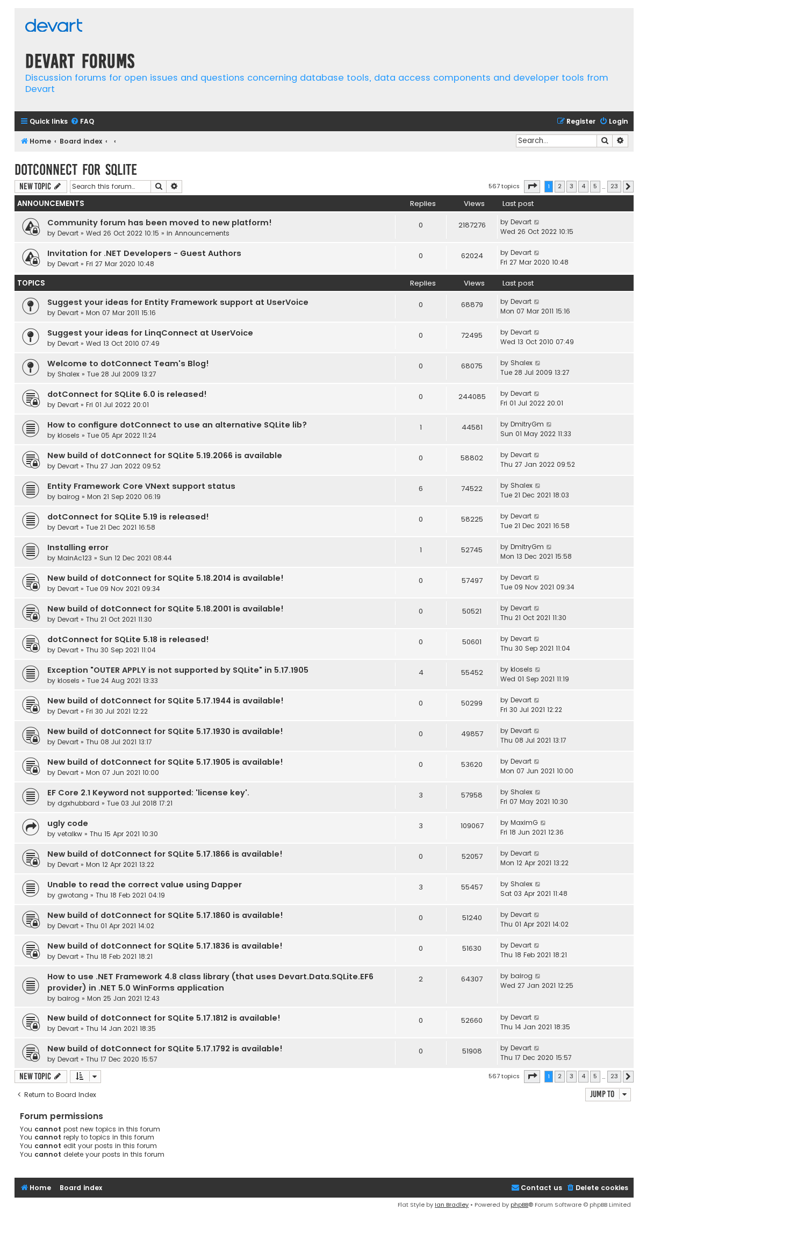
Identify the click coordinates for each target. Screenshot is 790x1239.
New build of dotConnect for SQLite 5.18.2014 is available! (165, 578)
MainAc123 (75, 557)
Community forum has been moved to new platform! (159, 222)
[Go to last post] (537, 222)
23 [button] (614, 186)
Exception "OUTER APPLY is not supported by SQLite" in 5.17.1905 (177, 670)
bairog (69, 496)
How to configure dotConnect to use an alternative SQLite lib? (177, 424)
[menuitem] (82, 122)
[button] (532, 186)
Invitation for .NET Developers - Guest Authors (144, 253)
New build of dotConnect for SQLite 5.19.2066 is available (164, 455)
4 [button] (583, 186)
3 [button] (571, 186)
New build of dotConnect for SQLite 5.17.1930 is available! (165, 731)
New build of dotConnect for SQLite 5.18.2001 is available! (165, 608)
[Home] (53, 26)
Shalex (69, 374)
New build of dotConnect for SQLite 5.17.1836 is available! (165, 946)
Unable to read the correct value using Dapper (144, 884)
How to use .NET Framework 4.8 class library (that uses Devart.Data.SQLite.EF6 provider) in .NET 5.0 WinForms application (210, 982)
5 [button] (595, 186)
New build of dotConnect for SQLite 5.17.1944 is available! (165, 700)
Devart (68, 233)
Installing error (78, 547)
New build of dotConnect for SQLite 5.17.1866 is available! (165, 854)
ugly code (67, 823)
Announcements (202, 233)
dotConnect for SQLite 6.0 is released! (127, 394)
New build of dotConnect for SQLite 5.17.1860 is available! (165, 915)
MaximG (524, 822)
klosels (69, 435)
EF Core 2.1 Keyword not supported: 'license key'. (148, 792)
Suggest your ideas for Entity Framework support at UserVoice (177, 302)
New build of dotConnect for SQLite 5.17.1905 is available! (165, 762)
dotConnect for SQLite (76, 169)
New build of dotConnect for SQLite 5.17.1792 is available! (165, 1048)
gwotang (73, 895)
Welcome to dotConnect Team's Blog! (128, 363)
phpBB (519, 1204)
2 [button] (560, 186)
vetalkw (70, 833)
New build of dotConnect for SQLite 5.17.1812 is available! (164, 1018)
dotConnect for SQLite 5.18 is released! (128, 639)
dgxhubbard (78, 803)
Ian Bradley (452, 1204)
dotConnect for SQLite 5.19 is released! (128, 516)
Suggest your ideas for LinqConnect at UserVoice (150, 332)
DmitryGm (527, 424)
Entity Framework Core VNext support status (141, 486)
